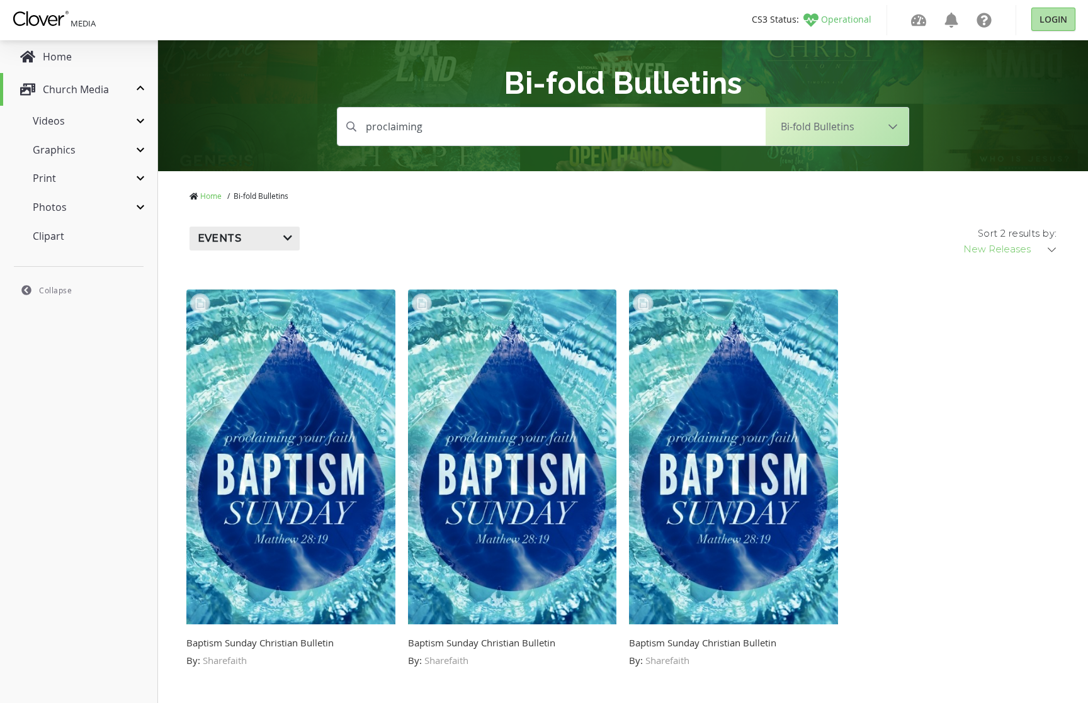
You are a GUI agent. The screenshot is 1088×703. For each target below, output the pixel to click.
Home (211, 196)
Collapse (55, 290)
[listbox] (1010, 249)
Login (1053, 19)
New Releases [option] (997, 249)
